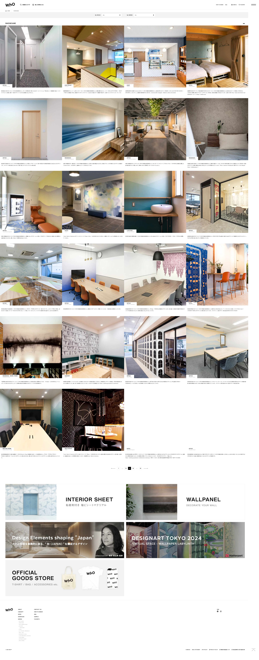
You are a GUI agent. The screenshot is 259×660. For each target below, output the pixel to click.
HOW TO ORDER (219, 4)
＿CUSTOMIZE (21, 637)
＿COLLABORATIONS (22, 624)
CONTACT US (37, 609)
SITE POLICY (204, 649)
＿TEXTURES (21, 627)
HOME (8, 10)
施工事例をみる (39, 5)
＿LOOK (20, 629)
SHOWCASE (21, 616)
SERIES (20, 619)
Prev (113, 468)
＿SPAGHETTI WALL (22, 634)
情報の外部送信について (225, 649)
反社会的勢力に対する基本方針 (239, 649)
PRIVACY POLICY (214, 649)
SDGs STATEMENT (196, 649)
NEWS (19, 614)
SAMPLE (235, 4)
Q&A (226, 4)
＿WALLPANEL (21, 640)
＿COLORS (20, 626)
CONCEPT (20, 612)
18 (140, 468)
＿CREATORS (21, 622)
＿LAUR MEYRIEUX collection (24, 635)
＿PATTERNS (21, 621)
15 (133, 468)
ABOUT (20, 609)
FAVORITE (242, 4)
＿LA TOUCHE (24, 630)
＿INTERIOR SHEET (22, 639)
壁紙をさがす (26, 5)
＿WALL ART (21, 632)
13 (125, 468)
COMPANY (188, 649)
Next (146, 468)
